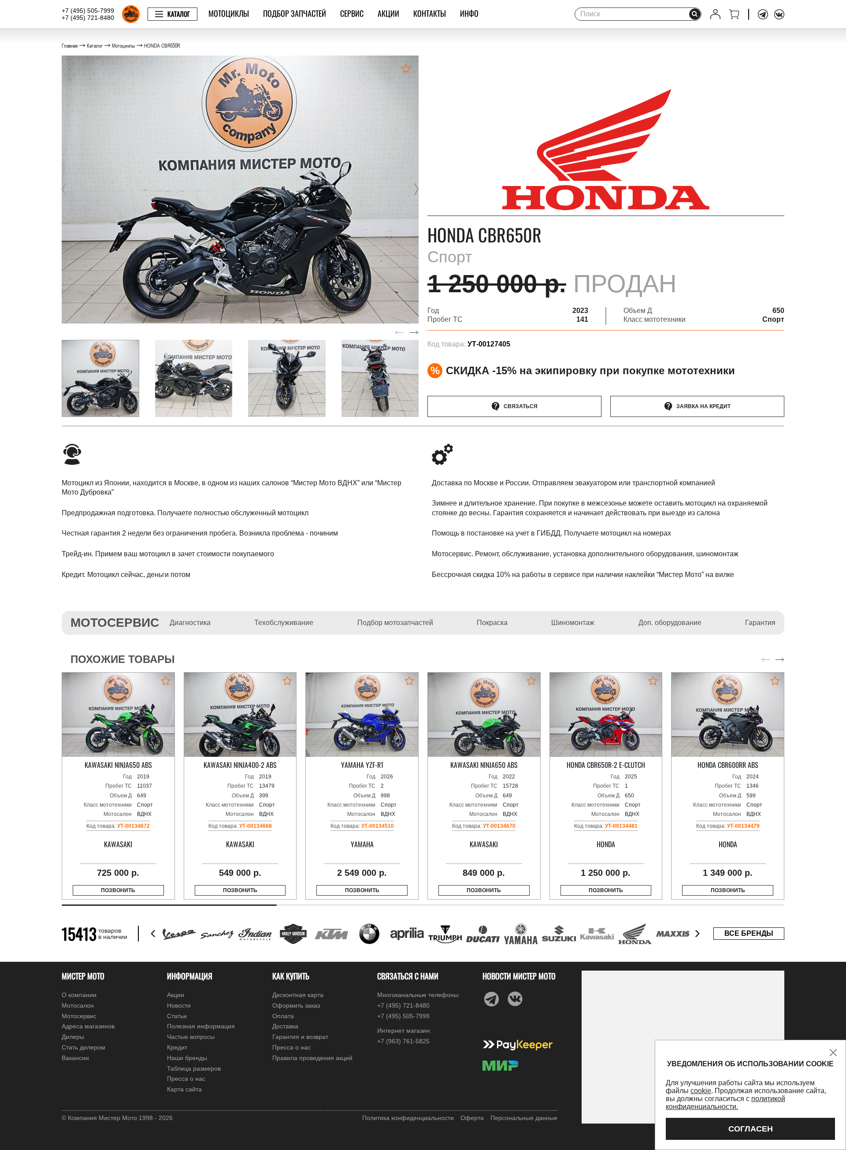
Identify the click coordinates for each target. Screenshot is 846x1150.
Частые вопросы (191, 1036)
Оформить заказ (296, 1005)
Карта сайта (184, 1089)
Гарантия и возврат (300, 1036)
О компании (79, 994)
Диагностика (190, 622)
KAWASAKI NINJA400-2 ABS (240, 765)
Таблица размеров (194, 1068)
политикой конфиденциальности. (725, 1102)
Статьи (177, 1016)
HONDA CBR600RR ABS (728, 765)
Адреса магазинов (88, 1026)
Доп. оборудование (669, 622)
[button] (64, 189)
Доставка (285, 1026)
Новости (179, 1005)
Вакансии (75, 1057)
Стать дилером (83, 1047)
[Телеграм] (763, 14)
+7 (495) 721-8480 (88, 18)
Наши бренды (187, 1057)
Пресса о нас (186, 1078)
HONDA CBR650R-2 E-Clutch (606, 765)
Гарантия (760, 622)
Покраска (492, 622)
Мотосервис (79, 1016)
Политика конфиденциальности (408, 1117)
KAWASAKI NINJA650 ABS (118, 765)
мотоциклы (228, 13)
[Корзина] (734, 14)
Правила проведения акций (312, 1057)
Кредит (177, 1047)
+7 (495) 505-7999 (88, 10)
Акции (388, 13)
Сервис (352, 13)
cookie (700, 1090)
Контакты (429, 13)
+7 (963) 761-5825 (403, 1041)
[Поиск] (695, 14)
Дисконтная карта (297, 994)
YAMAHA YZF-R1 (362, 765)
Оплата (283, 1016)
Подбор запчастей (294, 13)
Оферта (472, 1117)
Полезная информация (201, 1026)
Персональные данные (523, 1117)
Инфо (469, 13)
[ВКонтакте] (779, 14)
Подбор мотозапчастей (395, 622)
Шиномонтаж (572, 622)
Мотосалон (78, 1005)
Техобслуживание (283, 622)
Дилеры (73, 1036)
